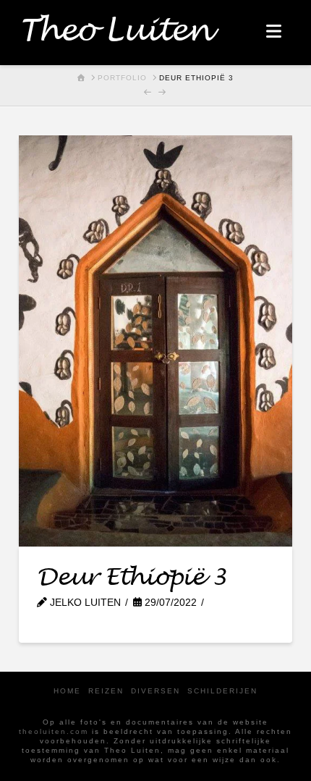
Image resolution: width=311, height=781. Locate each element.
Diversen (155, 691)
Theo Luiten (114, 31)
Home (67, 691)
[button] (273, 31)
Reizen (106, 691)
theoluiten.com (53, 731)
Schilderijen (222, 691)
